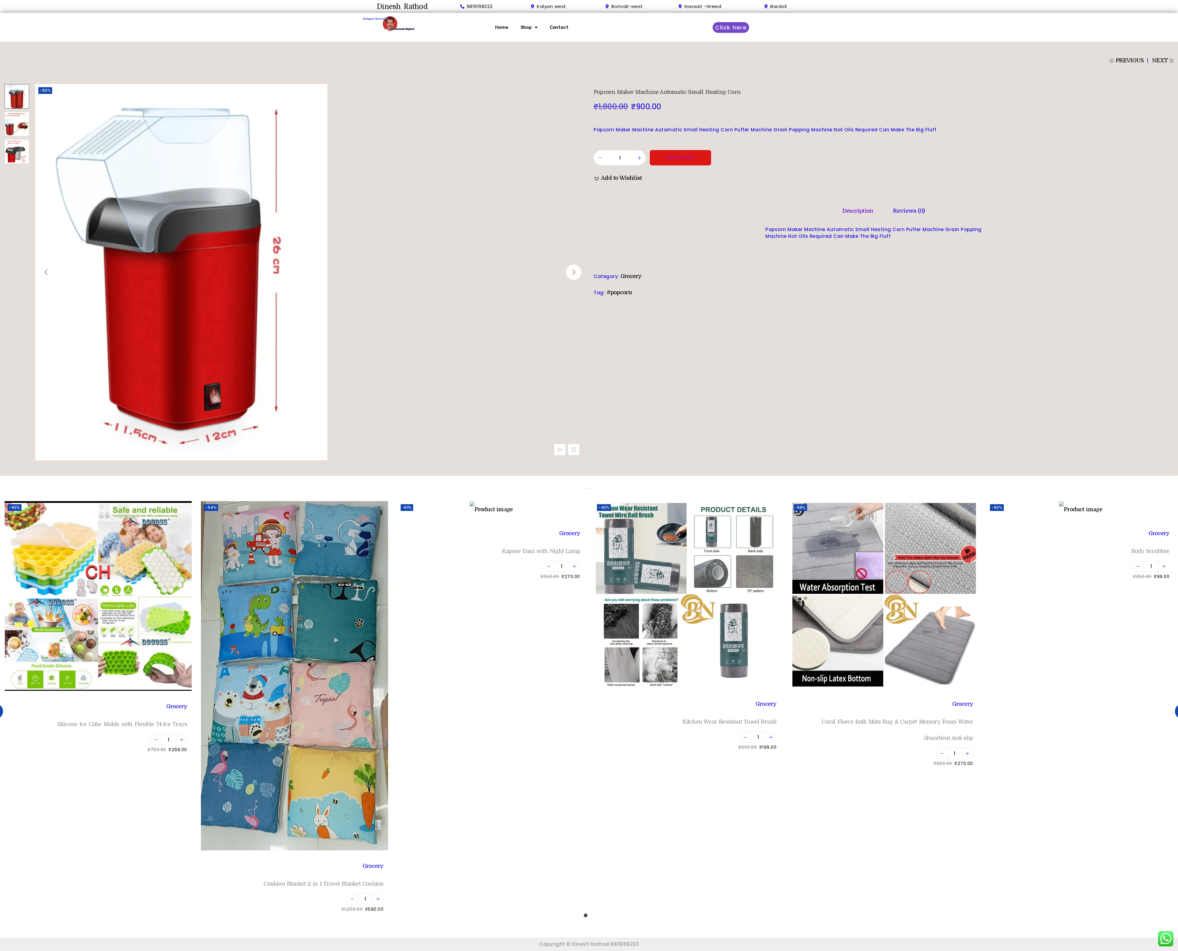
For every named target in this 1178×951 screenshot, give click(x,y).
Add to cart (680, 158)
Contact (559, 27)
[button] (618, 178)
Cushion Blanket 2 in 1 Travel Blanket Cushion (323, 884)
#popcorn (619, 292)
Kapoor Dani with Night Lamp (541, 551)
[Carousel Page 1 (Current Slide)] (585, 915)
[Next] (573, 272)
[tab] (857, 211)
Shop (526, 27)
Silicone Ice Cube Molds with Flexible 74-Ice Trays (122, 724)
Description (857, 211)
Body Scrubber (1150, 551)
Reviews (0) (909, 211)
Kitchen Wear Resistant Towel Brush (730, 722)
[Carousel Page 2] (592, 915)
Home (501, 27)
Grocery (631, 276)
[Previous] (46, 272)
